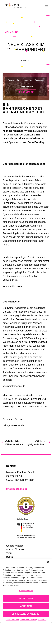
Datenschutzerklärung (28, 620)
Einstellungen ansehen (26, 614)
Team (9, 553)
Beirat (9, 556)
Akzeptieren (26, 598)
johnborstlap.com (12, 286)
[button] (47, 562)
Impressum (42, 620)
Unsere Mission (14, 545)
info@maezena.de (13, 425)
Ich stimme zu (26, 92)
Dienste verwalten (26, 591)
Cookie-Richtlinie (12, 620)
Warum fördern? (15, 549)
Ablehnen (26, 606)
